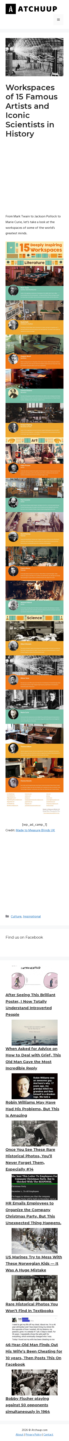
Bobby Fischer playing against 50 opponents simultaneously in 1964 (28, 1405)
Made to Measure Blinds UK (35, 830)
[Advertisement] (34, 179)
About (20, 1435)
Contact (48, 1435)
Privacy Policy (33, 1435)
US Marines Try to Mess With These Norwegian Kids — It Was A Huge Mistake (34, 1263)
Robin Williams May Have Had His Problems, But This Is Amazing (32, 1109)
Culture (16, 916)
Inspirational (32, 916)
